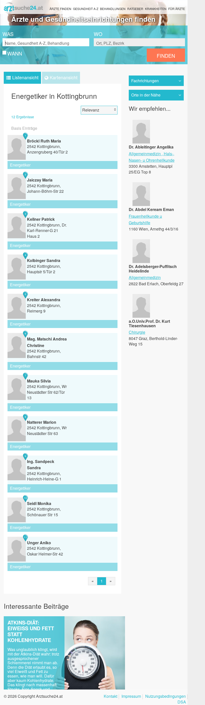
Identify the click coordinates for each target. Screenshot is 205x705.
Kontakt (110, 696)
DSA (182, 702)
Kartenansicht (64, 77)
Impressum (131, 696)
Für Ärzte (176, 8)
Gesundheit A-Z (85, 8)
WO (98, 34)
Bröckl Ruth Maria (44, 141)
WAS (8, 34)
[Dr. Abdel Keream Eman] (141, 204)
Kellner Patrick (41, 219)
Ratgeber (135, 8)
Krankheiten (155, 8)
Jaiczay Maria (39, 180)
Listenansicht (25, 77)
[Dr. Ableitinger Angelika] (141, 142)
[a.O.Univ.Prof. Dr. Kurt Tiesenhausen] (141, 316)
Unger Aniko (39, 543)
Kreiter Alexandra (43, 299)
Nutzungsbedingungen (165, 696)
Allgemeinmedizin (145, 153)
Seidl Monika (39, 503)
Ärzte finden (60, 8)
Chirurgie (137, 332)
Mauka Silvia (39, 381)
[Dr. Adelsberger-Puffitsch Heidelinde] (141, 261)
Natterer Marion (41, 422)
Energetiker (20, 165)
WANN (14, 53)
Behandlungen (113, 8)
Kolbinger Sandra (43, 260)
